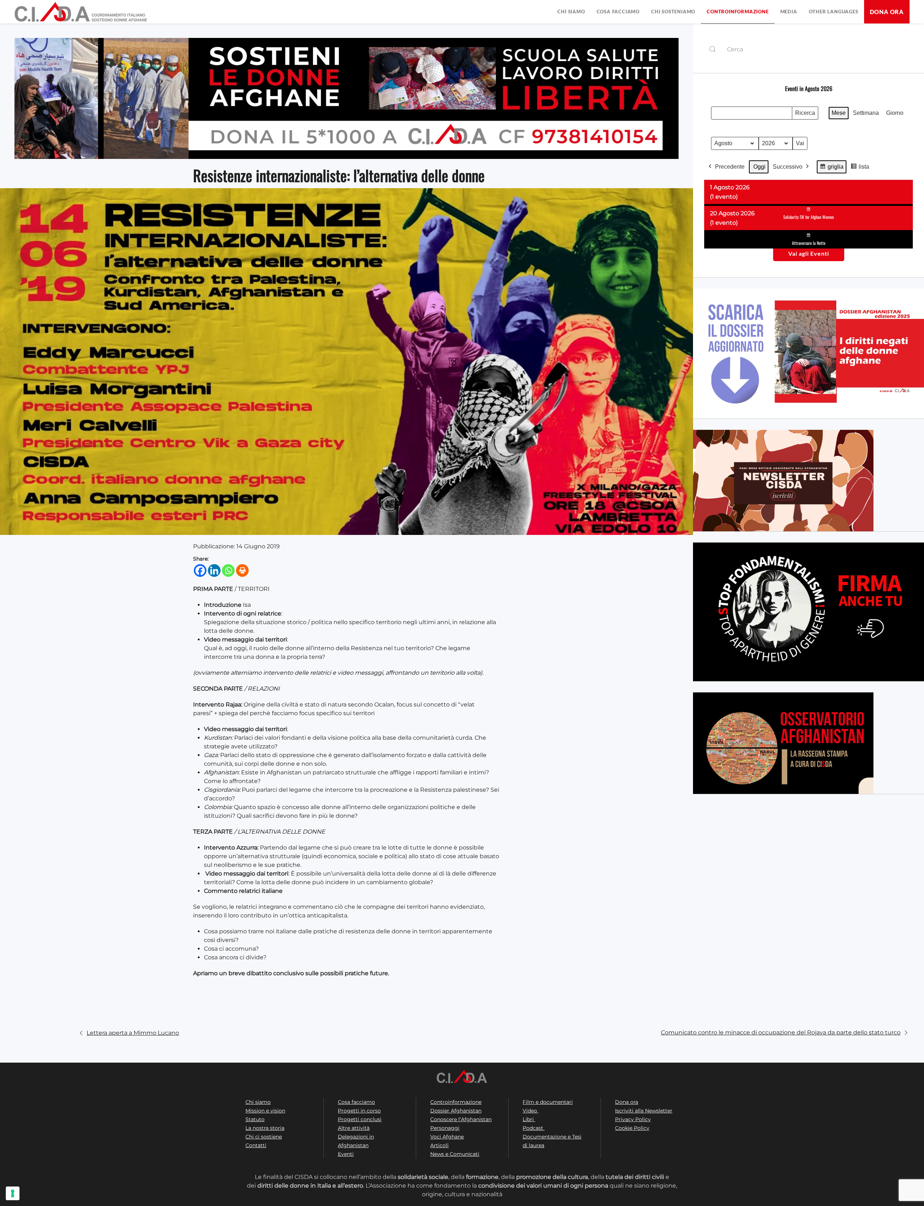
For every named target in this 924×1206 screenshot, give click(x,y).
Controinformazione (455, 1102)
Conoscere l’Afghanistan (461, 1119)
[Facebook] (200, 570)
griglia (832, 169)
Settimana (866, 113)
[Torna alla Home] (81, 11)
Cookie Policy (632, 1128)
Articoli (439, 1145)
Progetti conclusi (360, 1119)
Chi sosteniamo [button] (673, 11)
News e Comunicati (454, 1154)
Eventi (346, 1154)
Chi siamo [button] (571, 11)
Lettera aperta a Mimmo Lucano (133, 1032)
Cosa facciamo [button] (618, 11)
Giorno (894, 113)
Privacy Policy (633, 1119)
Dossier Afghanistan (455, 1110)
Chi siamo (258, 1102)
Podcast (534, 1128)
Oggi (759, 167)
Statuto (255, 1119)
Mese (839, 113)
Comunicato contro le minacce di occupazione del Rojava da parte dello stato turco (781, 1032)
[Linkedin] (214, 570)
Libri (529, 1119)
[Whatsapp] (228, 570)
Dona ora (887, 11)
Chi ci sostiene (263, 1136)
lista (861, 169)
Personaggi (444, 1128)
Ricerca (805, 115)
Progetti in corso (359, 1110)
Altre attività (354, 1128)
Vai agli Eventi (808, 253)
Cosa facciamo (356, 1102)
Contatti (255, 1145)
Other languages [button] (833, 11)
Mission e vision (265, 1110)
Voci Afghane (447, 1136)
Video (531, 1110)
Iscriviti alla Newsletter (643, 1110)
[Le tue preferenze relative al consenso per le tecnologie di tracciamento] (12, 1193)
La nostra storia (264, 1128)
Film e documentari (548, 1102)
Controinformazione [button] (737, 11)
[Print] (242, 570)
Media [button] (788, 11)
